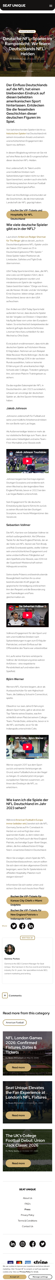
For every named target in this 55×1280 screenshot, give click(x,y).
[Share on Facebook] (22, 926)
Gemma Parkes (19, 59)
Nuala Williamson (16, 1058)
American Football (27, 31)
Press (27, 1209)
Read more (18, 1067)
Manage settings (40, 1277)
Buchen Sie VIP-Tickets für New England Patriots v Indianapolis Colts (26, 915)
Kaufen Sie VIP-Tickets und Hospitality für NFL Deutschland (26, 215)
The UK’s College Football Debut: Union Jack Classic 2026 (25, 1140)
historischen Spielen (16, 133)
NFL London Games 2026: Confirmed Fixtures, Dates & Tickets (24, 1045)
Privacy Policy (27, 1215)
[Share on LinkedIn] (31, 926)
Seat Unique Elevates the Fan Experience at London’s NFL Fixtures (26, 1092)
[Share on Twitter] (14, 926)
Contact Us (27, 1226)
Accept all (14, 1277)
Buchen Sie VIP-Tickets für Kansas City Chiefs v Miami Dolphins (26, 900)
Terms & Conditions (27, 1220)
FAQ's (27, 1203)
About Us (27, 1198)
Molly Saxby (13, 1151)
